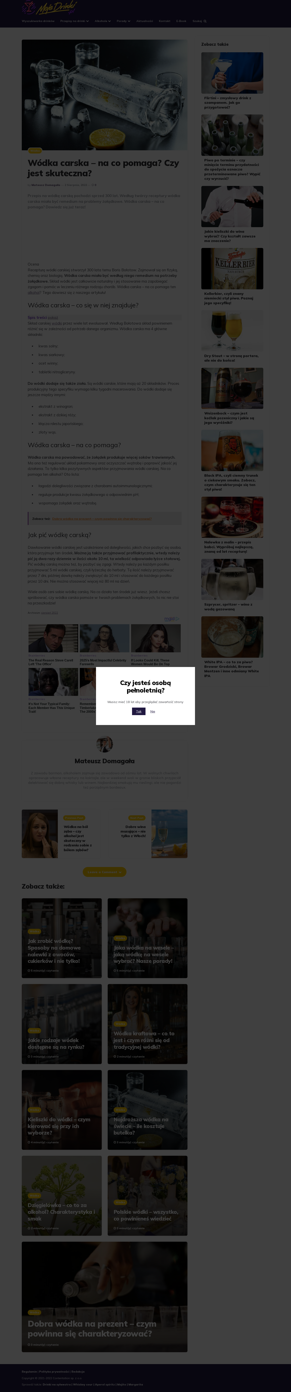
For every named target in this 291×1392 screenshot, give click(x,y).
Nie (152, 711)
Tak (139, 711)
